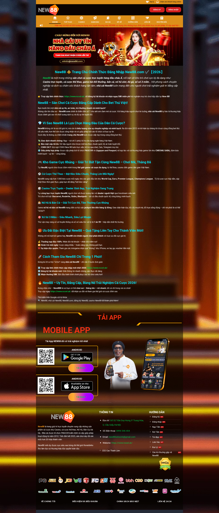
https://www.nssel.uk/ (74, 96)
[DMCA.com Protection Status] (165, 464)
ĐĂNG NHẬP (174, 10)
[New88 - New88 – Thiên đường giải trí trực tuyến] (50, 9)
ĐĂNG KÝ (157, 10)
